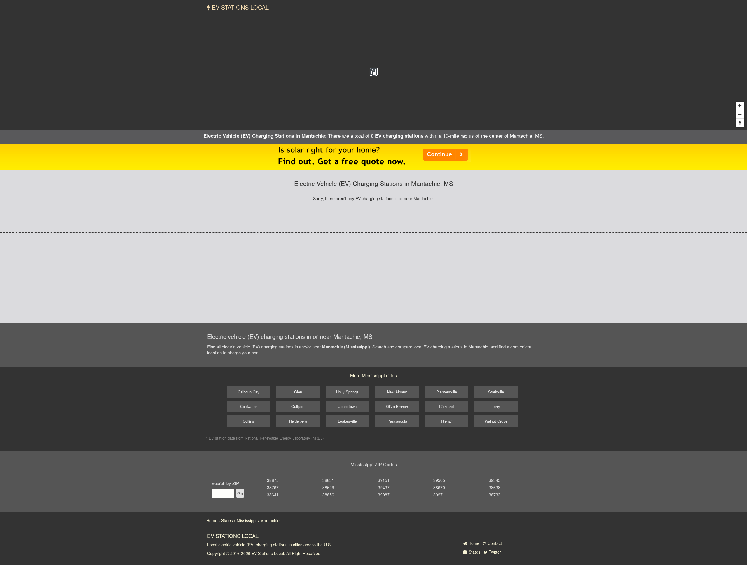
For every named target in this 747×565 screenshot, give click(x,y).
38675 (273, 480)
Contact (494, 543)
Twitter (494, 552)
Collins (248, 421)
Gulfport (298, 406)
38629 (328, 487)
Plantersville (446, 392)
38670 (439, 487)
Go (240, 493)
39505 (439, 480)
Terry (496, 406)
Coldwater (248, 406)
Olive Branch (397, 406)
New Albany (397, 392)
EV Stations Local (239, 7)
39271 (439, 495)
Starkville (496, 392)
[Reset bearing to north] (740, 122)
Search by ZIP (225, 483)
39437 (384, 487)
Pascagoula (397, 421)
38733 (494, 495)
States (473, 552)
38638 (494, 487)
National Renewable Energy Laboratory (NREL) (284, 438)
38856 (328, 495)
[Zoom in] (740, 106)
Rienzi (446, 421)
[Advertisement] (373, 278)
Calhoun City (248, 392)
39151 (384, 480)
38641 (273, 495)
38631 (328, 480)
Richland (446, 406)
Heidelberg (298, 421)
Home (473, 543)
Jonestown (347, 406)
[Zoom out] (740, 114)
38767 (273, 487)
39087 (384, 495)
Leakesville (347, 421)
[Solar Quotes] (373, 156)
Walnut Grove (496, 421)
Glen (298, 392)
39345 (494, 480)
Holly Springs (347, 392)
